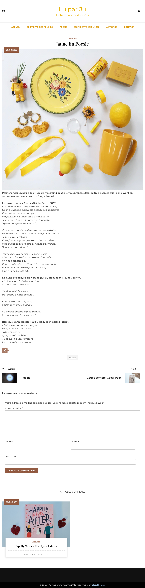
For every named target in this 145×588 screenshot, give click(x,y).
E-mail (76, 441)
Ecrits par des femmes (40, 27)
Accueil (15, 27)
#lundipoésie (57, 193)
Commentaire (14, 408)
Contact (129, 27)
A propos (111, 27)
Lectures (72, 38)
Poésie (63, 27)
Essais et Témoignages (87, 27)
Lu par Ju (72, 9)
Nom (9, 441)
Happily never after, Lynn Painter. (36, 546)
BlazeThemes (98, 585)
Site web (11, 456)
